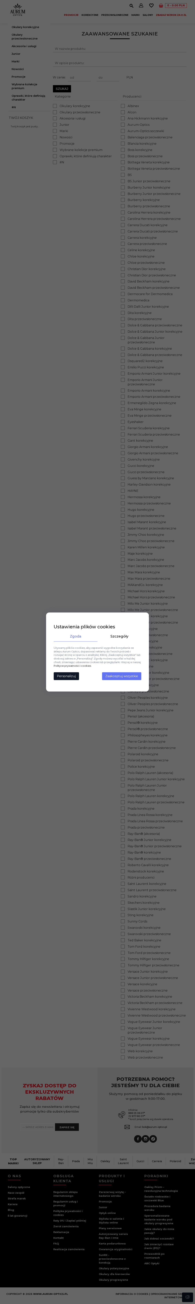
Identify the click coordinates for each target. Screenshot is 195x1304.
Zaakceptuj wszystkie (121, 676)
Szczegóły (119, 636)
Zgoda (75, 636)
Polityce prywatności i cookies (72, 665)
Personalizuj (66, 676)
